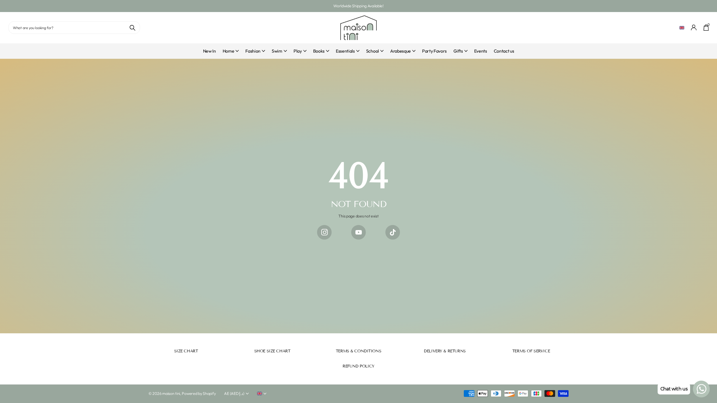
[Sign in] (694, 27)
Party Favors (434, 51)
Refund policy (358, 366)
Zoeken (132, 27)
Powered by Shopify (199, 393)
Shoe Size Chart (272, 351)
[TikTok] (392, 232)
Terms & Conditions (358, 351)
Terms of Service (531, 351)
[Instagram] (324, 232)
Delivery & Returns (444, 351)
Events (480, 51)
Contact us (504, 51)
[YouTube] (358, 232)
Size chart (186, 351)
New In (209, 51)
